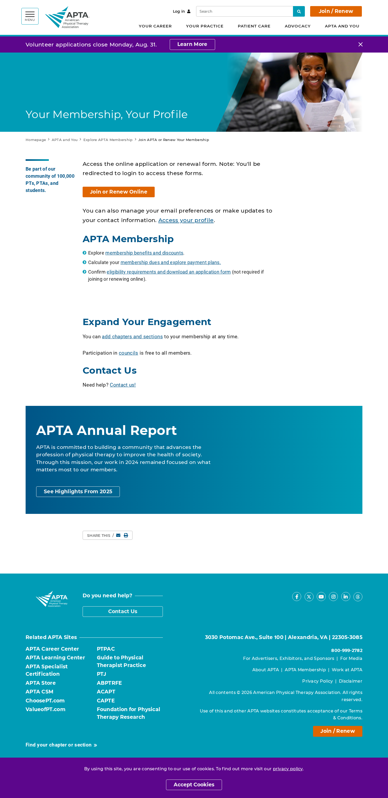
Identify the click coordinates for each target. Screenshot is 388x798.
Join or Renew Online (118, 192)
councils (128, 352)
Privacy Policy (317, 681)
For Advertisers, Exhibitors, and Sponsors (288, 658)
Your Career (155, 26)
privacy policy (288, 768)
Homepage (36, 140)
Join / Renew (336, 11)
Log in (179, 11)
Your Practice (205, 26)
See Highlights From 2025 (78, 492)
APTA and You (342, 26)
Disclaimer (350, 681)
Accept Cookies (194, 785)
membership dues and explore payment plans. (171, 262)
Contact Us (123, 611)
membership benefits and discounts (144, 253)
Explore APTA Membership (108, 140)
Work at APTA (347, 669)
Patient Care (254, 26)
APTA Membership (305, 669)
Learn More (192, 44)
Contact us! (123, 384)
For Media (351, 658)
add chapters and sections (132, 336)
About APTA (265, 669)
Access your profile (186, 220)
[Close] (360, 44)
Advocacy (298, 26)
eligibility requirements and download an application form (169, 272)
